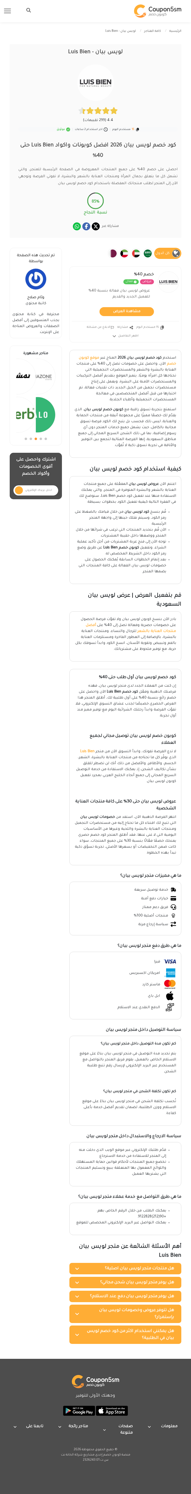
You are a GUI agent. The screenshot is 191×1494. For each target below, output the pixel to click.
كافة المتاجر (152, 31)
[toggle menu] (27, 10)
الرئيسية (175, 31)
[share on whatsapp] (77, 226)
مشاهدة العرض (127, 312)
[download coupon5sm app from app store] (111, 1411)
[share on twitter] (96, 226)
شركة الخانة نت (72, 1455)
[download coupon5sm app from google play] (79, 1411)
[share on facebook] (86, 226)
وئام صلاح (35, 298)
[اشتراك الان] (19, 490)
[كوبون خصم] (157, 11)
